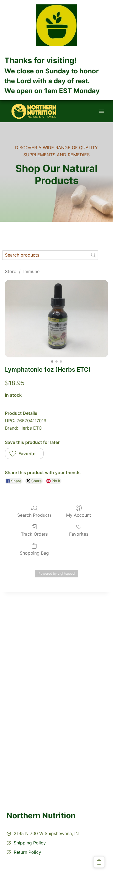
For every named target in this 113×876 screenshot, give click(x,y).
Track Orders (34, 534)
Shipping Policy (30, 843)
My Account (78, 515)
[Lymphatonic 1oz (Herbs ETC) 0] (56, 318)
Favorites (78, 534)
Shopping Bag (34, 553)
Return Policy (27, 852)
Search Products (34, 515)
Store (10, 271)
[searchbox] (50, 255)
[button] (24, 453)
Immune (31, 271)
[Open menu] (101, 111)
